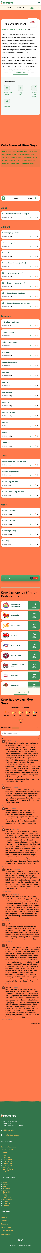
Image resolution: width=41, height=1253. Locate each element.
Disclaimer (4, 1224)
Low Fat (6, 1167)
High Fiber (7, 1171)
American (6, 1188)
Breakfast (6, 1203)
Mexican (6, 1184)
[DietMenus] (7, 2)
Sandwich (6, 1192)
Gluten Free (7, 1159)
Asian (5, 1183)
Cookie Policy (6, 1234)
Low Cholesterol (9, 1169)
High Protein (7, 1163)
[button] (38, 7)
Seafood (6, 1190)
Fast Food (7, 1198)
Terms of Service (7, 1231)
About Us (4, 1217)
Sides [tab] (16, 198)
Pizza (5, 1194)
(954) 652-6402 (8, 1130)
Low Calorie (7, 1161)
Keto (5, 1156)
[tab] (9, 7)
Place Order (7, 578)
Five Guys (22, 29)
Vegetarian (7, 1154)
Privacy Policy (6, 1227)
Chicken (6, 1201)
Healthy (6, 1205)
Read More (20, 72)
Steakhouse (7, 1200)
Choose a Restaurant (8, 1147)
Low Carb (6, 1158)
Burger (5, 1196)
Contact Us (5, 1220)
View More (20, 692)
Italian (5, 1186)
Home (4, 29)
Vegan (5, 1152)
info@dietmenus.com (11, 1135)
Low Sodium (7, 1165)
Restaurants (13, 29)
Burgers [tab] (30, 198)
